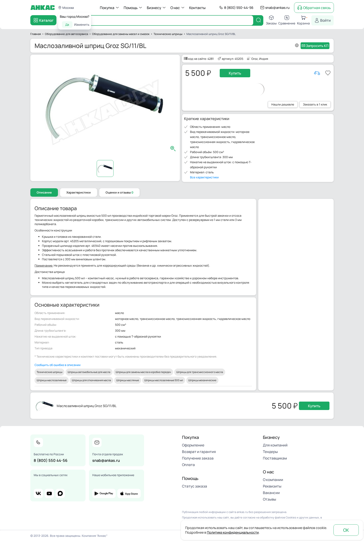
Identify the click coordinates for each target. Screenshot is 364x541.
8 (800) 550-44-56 (238, 7)
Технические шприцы (49, 372)
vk (38, 493)
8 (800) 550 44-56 (50, 460)
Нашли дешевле (282, 104)
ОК (346, 530)
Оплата (188, 464)
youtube (49, 493)
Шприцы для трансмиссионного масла (199, 372)
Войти (325, 20)
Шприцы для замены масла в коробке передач (143, 372)
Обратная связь (317, 7)
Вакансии (271, 492)
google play (104, 493)
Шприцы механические (202, 380)
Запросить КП (317, 45)
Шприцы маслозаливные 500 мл (163, 380)
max (60, 493)
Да (67, 25)
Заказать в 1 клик (315, 104)
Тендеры (270, 451)
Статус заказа (194, 486)
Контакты (197, 7)
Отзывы (269, 499)
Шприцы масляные (127, 380)
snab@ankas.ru (277, 7)
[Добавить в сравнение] (317, 73)
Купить (235, 73)
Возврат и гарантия (199, 451)
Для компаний (275, 445)
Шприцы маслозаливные (52, 380)
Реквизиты (272, 486)
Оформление (193, 445)
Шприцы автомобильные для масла (89, 372)
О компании (273, 479)
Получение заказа (198, 458)
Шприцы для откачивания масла (91, 380)
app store (129, 493)
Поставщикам (275, 458)
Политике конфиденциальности (233, 532)
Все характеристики (204, 177)
